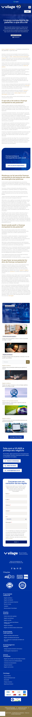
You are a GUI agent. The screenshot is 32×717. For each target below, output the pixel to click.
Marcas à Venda (7, 604)
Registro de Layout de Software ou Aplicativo (11, 623)
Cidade (7, 510)
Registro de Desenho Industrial (11, 602)
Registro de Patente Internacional (11, 637)
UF (6, 516)
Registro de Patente (10, 49)
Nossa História (7, 675)
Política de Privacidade (10, 707)
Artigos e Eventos (8, 681)
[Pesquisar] (28, 362)
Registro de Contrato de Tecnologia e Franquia (14, 658)
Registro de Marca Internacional (11, 635)
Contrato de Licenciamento (10, 662)
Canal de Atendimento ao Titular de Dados (16, 709)
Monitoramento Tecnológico (10, 608)
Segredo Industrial (8, 664)
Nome (7, 493)
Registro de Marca (8, 597)
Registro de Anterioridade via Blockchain (13, 627)
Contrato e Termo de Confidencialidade (13, 660)
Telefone (8, 505)
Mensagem (8, 522)
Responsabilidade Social (9, 677)
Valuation (6, 606)
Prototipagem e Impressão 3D (11, 650)
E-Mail (7, 499)
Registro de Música (8, 625)
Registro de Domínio (8, 667)
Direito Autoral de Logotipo (10, 616)
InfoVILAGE (6, 679)
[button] (29, 7)
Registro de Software (9, 618)
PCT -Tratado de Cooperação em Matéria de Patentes (14, 640)
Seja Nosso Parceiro (8, 684)
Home (3, 49)
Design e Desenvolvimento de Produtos (13, 648)
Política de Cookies (22, 707)
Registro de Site (7, 620)
